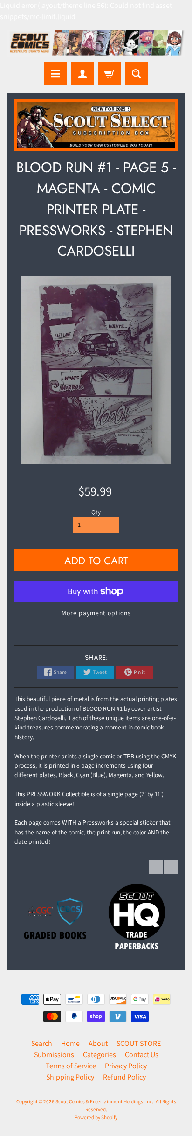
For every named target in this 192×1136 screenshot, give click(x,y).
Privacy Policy (126, 1066)
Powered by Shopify (96, 1117)
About (98, 1043)
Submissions (54, 1054)
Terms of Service (71, 1066)
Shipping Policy (70, 1077)
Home (70, 1043)
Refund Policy (124, 1077)
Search (41, 1043)
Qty (96, 512)
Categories (99, 1054)
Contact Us (141, 1054)
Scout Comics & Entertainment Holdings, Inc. (104, 1101)
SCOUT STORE (139, 1043)
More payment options (96, 613)
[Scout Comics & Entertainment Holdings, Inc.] (96, 43)
